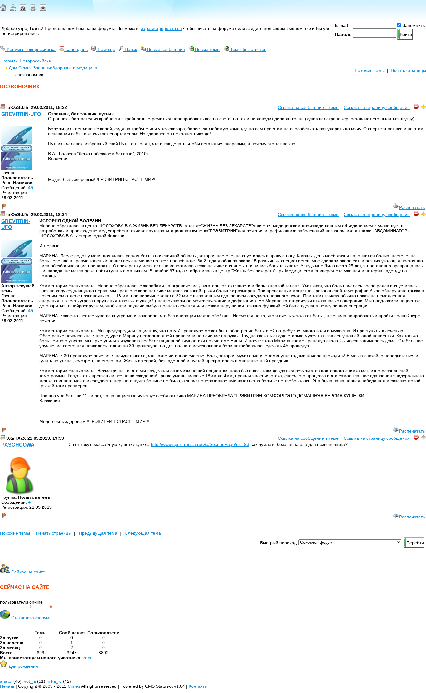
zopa (88, 657)
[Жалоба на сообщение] (416, 107)
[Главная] (3, 9)
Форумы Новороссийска (30, 49)
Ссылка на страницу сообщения (377, 107)
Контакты (198, 686)
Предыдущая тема (98, 533)
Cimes (74, 686)
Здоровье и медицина (74, 67)
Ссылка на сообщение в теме (308, 107)
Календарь (76, 49)
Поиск (130, 49)
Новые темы (207, 49)
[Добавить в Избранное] (43, 9)
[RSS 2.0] (23, 9)
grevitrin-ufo (21, 114)
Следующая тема (143, 533)
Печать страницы (408, 70)
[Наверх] (423, 107)
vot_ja (30, 681)
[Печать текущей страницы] (33, 9)
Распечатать (412, 207)
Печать (7, 686)
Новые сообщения (165, 49)
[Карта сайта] (13, 9)
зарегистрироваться (161, 28)
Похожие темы (370, 70)
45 (30, 187)
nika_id (55, 681)
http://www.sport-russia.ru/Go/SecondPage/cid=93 (200, 444)
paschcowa (18, 445)
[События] (2, 107)
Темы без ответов (247, 49)
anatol (6, 681)
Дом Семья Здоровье (30, 67)
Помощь (105, 49)
